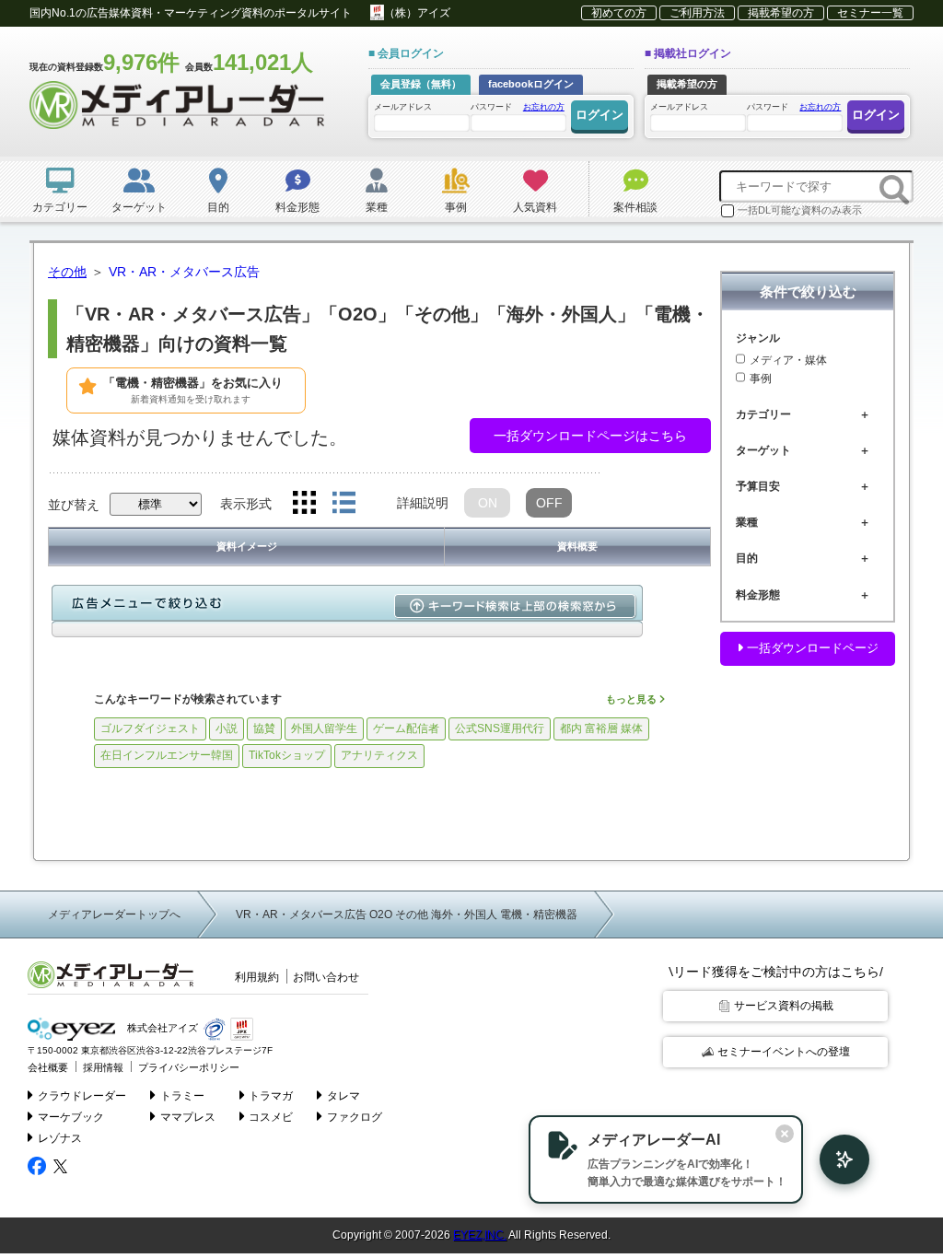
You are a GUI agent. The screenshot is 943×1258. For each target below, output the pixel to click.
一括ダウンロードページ (811, 648)
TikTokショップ (287, 755)
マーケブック (71, 1117)
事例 (761, 378)
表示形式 (246, 503)
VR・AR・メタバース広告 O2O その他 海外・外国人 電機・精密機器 (406, 914)
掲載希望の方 (781, 12)
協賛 (264, 728)
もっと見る (632, 699)
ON (487, 502)
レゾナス (60, 1138)
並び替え (73, 504)
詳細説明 (422, 502)
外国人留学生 (324, 728)
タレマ (343, 1095)
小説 (226, 728)
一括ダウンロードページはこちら (590, 435)
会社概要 (48, 1067)
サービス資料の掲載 (783, 1005)
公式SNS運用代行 (499, 728)
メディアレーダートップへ (114, 914)
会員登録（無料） (420, 83)
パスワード (518, 106)
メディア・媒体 (788, 360)
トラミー (182, 1095)
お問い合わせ (326, 977)
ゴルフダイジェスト (150, 728)
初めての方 (618, 12)
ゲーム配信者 (406, 728)
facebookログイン (531, 83)
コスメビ (271, 1117)
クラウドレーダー (82, 1095)
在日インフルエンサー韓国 (166, 755)
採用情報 (103, 1067)
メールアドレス (403, 106)
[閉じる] (784, 1133)
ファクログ (354, 1117)
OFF (549, 502)
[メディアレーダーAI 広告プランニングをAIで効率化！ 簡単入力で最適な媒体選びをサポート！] (835, 1159)
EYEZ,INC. (479, 1235)
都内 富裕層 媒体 (601, 728)
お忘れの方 (544, 106)
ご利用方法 (697, 12)
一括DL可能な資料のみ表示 (800, 209)
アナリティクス (379, 755)
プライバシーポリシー (188, 1067)
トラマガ (271, 1095)
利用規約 (257, 977)
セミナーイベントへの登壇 (783, 1051)
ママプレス (187, 1117)
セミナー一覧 (870, 12)
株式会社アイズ (161, 1028)
